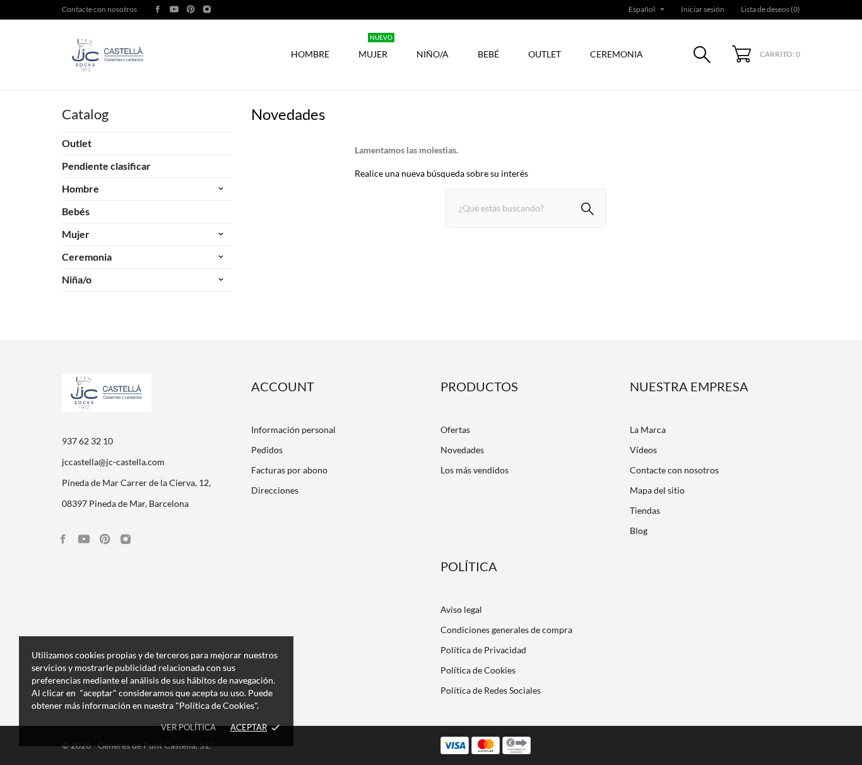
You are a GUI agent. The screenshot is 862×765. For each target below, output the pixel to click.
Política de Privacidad (483, 649)
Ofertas (455, 429)
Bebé (488, 54)
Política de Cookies (478, 670)
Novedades (462, 449)
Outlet (544, 54)
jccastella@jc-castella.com (113, 461)
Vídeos (643, 449)
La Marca (648, 429)
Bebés (76, 211)
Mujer (375, 47)
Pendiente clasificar (106, 166)
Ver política (188, 727)
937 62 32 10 (87, 441)
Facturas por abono (289, 470)
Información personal (293, 429)
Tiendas (645, 510)
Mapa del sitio (657, 490)
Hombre (80, 188)
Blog (638, 530)
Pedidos (267, 449)
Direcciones (274, 490)
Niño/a (432, 54)
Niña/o (77, 279)
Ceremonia (87, 257)
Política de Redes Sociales (490, 690)
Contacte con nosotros (99, 9)
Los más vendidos (474, 470)
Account (282, 386)
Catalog (85, 113)
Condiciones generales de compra (506, 629)
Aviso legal (461, 609)
